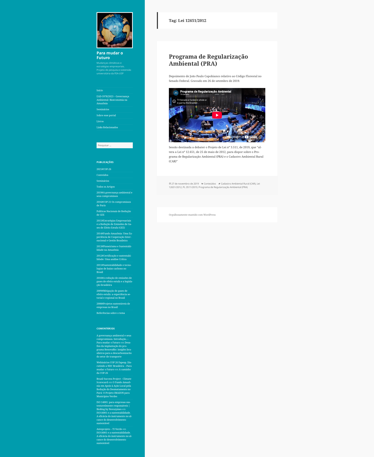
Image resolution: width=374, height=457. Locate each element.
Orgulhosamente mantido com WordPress (192, 214)
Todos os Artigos (106, 186)
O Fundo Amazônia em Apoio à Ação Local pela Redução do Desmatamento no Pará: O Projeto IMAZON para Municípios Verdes (114, 389)
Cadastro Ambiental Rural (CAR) (238, 183)
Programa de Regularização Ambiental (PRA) (208, 59)
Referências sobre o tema (111, 313)
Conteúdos (102, 175)
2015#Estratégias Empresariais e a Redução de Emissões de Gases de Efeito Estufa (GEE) (114, 224)
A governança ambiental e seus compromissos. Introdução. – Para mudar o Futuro (114, 339)
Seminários (103, 109)
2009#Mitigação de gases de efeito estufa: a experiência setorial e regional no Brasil (114, 294)
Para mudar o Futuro (110, 55)
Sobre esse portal (106, 115)
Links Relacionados (107, 127)
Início (100, 90)
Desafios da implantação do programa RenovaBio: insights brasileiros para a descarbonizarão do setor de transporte (114, 349)
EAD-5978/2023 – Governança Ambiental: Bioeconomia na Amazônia (113, 100)
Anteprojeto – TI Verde (109, 429)
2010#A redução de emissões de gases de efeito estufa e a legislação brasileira (115, 281)
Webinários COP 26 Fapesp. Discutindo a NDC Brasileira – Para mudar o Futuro (114, 366)
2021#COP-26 (104, 169)
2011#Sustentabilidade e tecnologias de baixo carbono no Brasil (114, 268)
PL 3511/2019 (190, 187)
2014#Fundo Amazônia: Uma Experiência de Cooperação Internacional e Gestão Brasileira (114, 237)
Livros (100, 121)
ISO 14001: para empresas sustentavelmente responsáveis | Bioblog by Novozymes (113, 406)
